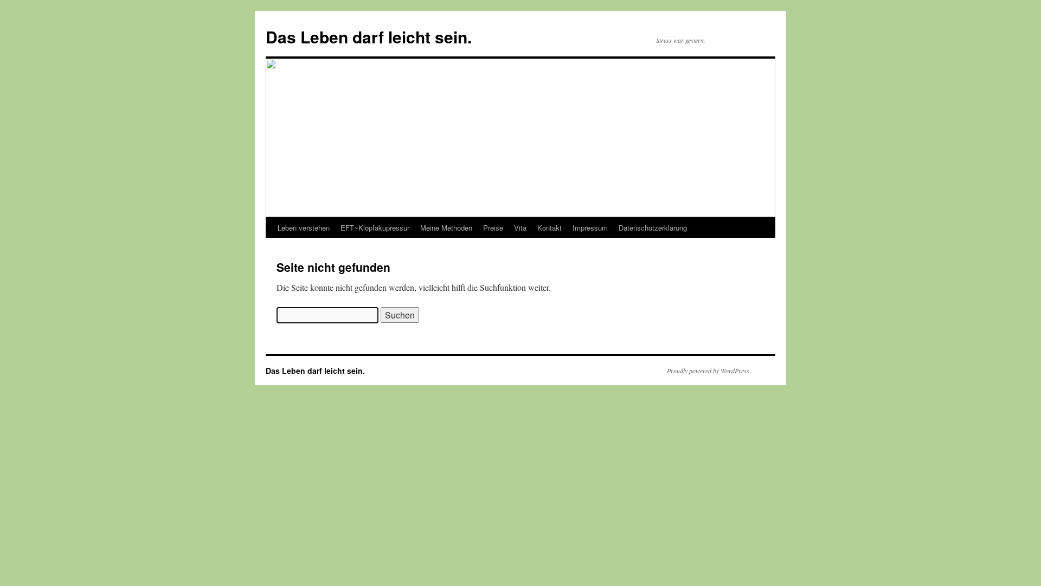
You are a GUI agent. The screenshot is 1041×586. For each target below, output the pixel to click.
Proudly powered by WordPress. (709, 370)
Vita (520, 227)
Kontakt (549, 227)
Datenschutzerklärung (653, 227)
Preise (493, 227)
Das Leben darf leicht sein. (369, 36)
